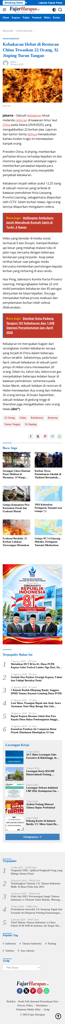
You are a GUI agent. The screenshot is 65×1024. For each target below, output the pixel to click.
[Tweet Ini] (38, 436)
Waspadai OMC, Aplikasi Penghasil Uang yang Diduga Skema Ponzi (36, 872)
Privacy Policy (25, 1005)
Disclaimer (42, 1005)
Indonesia (10, 943)
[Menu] (5, 10)
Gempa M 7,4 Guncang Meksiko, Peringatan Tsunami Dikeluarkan (47, 541)
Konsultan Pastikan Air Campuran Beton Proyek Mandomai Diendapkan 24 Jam (33, 731)
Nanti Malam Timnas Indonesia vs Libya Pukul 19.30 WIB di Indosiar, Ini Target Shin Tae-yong (35, 924)
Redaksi (11, 1001)
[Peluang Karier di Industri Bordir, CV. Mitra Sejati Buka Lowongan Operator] (14, 823)
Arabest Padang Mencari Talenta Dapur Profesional (40, 806)
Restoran (53, 417)
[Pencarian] (60, 10)
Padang (52, 943)
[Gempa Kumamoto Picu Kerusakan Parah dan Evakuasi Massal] (16, 493)
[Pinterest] (33, 991)
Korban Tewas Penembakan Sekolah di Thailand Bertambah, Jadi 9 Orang (48, 474)
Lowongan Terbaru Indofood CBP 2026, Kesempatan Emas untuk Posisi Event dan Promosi (42, 789)
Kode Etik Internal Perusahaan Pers (38, 1001)
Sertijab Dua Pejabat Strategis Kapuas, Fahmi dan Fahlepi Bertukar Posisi (36, 679)
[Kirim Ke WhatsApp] (59, 436)
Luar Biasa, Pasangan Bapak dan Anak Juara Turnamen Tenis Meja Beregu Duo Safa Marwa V (36, 705)
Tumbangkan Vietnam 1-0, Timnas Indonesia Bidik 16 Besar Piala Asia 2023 (35, 885)
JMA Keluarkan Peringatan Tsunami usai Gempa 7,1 (48, 508)
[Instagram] (40, 991)
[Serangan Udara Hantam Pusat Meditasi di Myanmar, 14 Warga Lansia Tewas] (16, 460)
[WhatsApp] (46, 991)
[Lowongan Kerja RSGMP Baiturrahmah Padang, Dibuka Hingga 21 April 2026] (14, 774)
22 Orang (10, 417)
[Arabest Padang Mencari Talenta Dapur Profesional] (14, 807)
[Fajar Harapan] (24, 10)
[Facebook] (20, 991)
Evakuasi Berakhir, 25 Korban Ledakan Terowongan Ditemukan (16, 541)
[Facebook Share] (30, 436)
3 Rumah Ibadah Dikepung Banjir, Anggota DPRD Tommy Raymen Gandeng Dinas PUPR (36, 692)
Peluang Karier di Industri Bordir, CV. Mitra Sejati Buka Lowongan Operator (42, 823)
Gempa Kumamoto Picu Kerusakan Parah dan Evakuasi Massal (16, 508)
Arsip (47, 1009)
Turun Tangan (12, 424)
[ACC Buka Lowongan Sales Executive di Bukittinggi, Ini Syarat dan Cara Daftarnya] (14, 757)
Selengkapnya (31, 837)
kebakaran (34, 115)
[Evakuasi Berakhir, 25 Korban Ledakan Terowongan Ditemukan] (16, 527)
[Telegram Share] (52, 436)
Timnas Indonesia (32, 943)
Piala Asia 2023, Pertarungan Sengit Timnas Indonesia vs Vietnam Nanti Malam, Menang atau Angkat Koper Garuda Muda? (35, 898)
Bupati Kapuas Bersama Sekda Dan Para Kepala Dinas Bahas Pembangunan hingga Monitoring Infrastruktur (34, 718)
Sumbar (9, 950)
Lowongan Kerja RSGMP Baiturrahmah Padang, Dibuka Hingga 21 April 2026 (42, 773)
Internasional (11, 38)
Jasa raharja (27, 950)
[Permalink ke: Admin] (5, 63)
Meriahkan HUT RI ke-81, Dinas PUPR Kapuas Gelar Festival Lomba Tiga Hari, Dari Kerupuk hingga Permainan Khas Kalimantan (36, 666)
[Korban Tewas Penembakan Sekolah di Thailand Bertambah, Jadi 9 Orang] (48, 460)
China (6, 125)
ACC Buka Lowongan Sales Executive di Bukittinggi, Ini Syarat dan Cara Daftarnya (41, 756)
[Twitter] (26, 991)
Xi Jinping (30, 424)
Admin (13, 61)
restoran (21, 120)
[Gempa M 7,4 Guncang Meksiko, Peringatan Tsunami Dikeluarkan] (48, 527)
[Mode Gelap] (54, 10)
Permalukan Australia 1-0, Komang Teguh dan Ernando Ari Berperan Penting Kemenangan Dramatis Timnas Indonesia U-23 (36, 911)
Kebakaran (37, 417)
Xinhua (32, 134)
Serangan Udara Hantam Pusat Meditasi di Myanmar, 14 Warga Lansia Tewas (16, 474)
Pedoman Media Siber (28, 1009)
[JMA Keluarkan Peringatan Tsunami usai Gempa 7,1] (48, 493)
